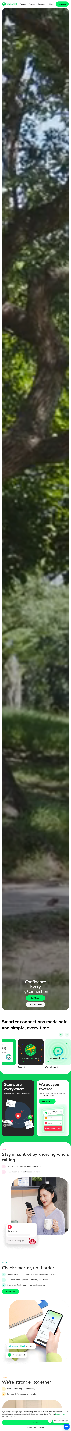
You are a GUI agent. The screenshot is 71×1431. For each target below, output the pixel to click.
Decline (41, 1428)
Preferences (31, 1428)
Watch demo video (35, 1004)
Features (23, 4)
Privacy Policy (60, 1414)
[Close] (68, 1412)
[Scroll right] (67, 1034)
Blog (51, 4)
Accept (35, 1422)
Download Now (47, 1101)
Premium (32, 4)
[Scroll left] (61, 1034)
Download (62, 4)
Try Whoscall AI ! (10, 1291)
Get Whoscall (35, 998)
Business (41, 4)
